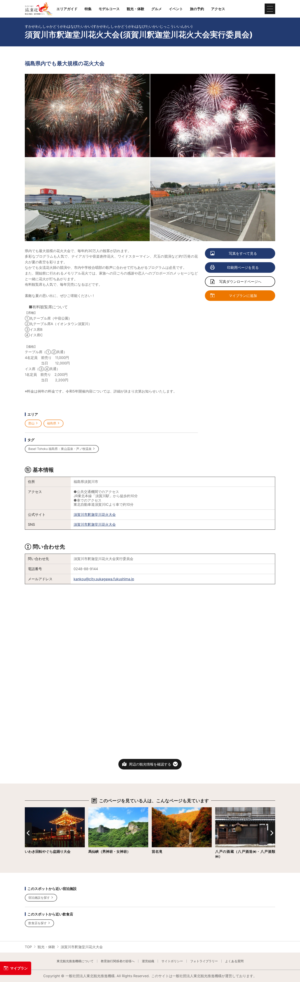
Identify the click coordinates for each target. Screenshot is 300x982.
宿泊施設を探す (39, 897)
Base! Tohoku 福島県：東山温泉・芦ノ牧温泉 (60, 449)
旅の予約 (197, 9)
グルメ (156, 9)
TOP (28, 947)
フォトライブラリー (204, 961)
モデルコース (109, 9)
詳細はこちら (35, 809)
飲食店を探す (37, 923)
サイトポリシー (172, 961)
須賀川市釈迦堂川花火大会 (95, 514)
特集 (88, 9)
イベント (176, 9)
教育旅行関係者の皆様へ (118, 961)
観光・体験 (135, 9)
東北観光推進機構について (75, 961)
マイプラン (19, 968)
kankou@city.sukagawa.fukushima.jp (104, 579)
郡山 (31, 423)
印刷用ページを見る (243, 267)
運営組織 (148, 961)
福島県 (51, 423)
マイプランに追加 (243, 295)
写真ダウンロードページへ (240, 281)
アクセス (218, 9)
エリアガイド (67, 9)
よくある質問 (234, 961)
